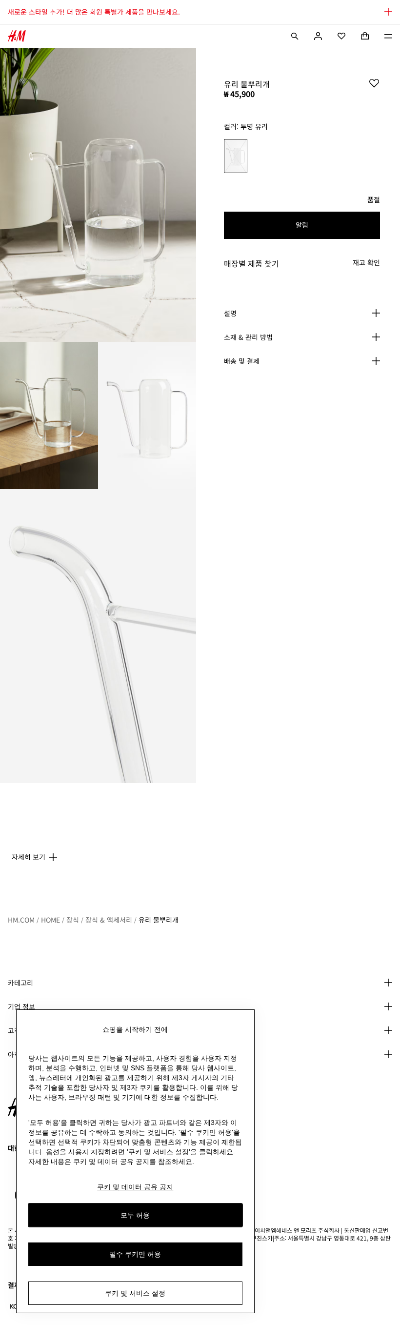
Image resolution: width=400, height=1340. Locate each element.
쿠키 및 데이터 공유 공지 (135, 1187)
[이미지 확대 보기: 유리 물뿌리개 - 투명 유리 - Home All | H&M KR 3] (147, 415)
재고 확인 (366, 262)
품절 (373, 200)
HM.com (21, 920)
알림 (302, 225)
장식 (72, 920)
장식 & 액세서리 (108, 920)
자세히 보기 (28, 857)
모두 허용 (135, 1215)
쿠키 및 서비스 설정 (135, 1293)
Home (50, 920)
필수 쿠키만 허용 (135, 1254)
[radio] (235, 156)
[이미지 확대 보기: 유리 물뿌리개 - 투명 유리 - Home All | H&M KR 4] (98, 636)
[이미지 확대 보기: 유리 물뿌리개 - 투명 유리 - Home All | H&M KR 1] (98, 195)
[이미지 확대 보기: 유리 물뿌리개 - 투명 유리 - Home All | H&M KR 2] (49, 415)
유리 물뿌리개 (159, 920)
